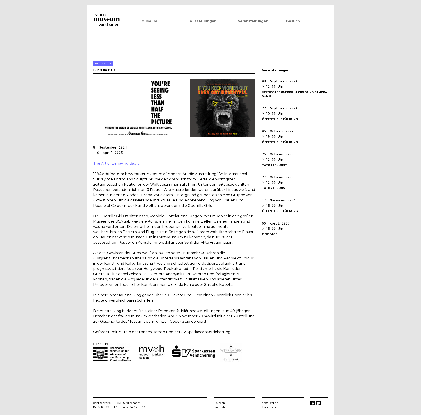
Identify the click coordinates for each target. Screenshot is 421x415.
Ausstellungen (203, 21)
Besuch (293, 21)
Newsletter (270, 402)
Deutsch (219, 402)
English (219, 407)
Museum (149, 21)
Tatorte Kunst (274, 165)
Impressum (269, 407)
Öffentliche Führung (280, 119)
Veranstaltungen (253, 21)
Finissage (269, 234)
